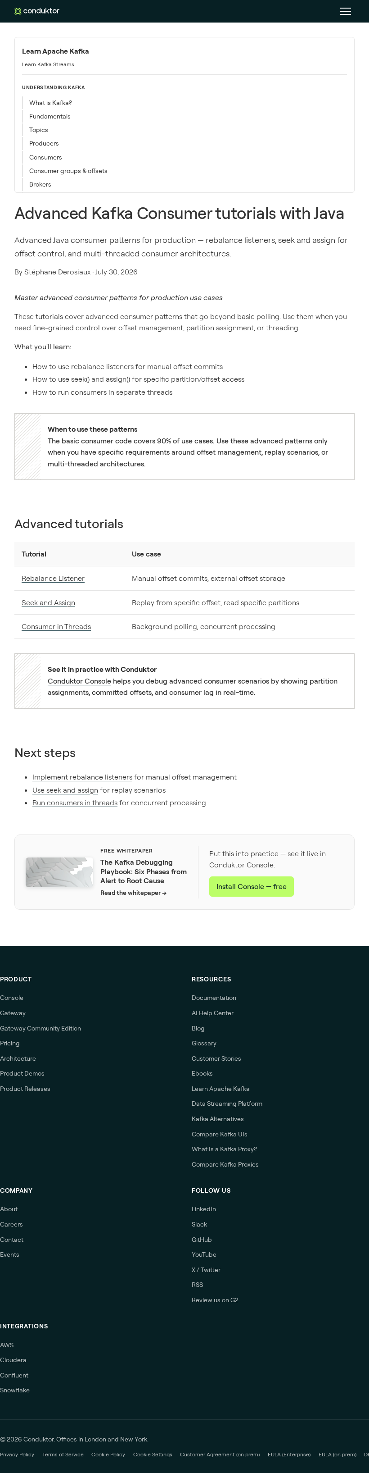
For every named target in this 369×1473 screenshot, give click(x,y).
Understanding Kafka (53, 87)
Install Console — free (251, 886)
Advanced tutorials (68, 523)
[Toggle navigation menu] (346, 11)
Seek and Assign (48, 602)
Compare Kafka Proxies (225, 1164)
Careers (11, 1224)
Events (9, 1254)
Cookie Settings (152, 1454)
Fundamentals (50, 116)
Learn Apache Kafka (55, 50)
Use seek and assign (65, 789)
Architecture (18, 1058)
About (9, 1209)
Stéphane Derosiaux (57, 271)
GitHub (202, 1240)
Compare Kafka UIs (220, 1134)
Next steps (45, 752)
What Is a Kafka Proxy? (224, 1149)
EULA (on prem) (337, 1454)
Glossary (204, 1043)
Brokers (40, 184)
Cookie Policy (108, 1454)
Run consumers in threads (74, 802)
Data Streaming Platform (227, 1103)
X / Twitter (206, 1270)
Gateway (13, 1013)
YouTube (204, 1254)
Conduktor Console (79, 680)
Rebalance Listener (53, 578)
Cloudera (13, 1360)
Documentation (214, 998)
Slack (199, 1224)
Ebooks (202, 1073)
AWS (7, 1345)
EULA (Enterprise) (289, 1454)
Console (11, 998)
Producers (44, 143)
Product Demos (22, 1073)
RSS (197, 1285)
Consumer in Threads (56, 626)
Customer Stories (216, 1058)
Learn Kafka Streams (48, 64)
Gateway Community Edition (40, 1028)
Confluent (14, 1375)
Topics (38, 130)
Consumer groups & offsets (68, 171)
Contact (11, 1240)
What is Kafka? (50, 103)
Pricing (10, 1043)
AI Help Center (213, 1013)
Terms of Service (63, 1454)
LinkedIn (204, 1209)
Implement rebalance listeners (82, 776)
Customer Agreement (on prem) (220, 1454)
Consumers (45, 157)
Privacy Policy (17, 1454)
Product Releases (25, 1089)
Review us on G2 (215, 1300)
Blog (198, 1028)
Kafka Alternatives (218, 1119)
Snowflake (15, 1390)
